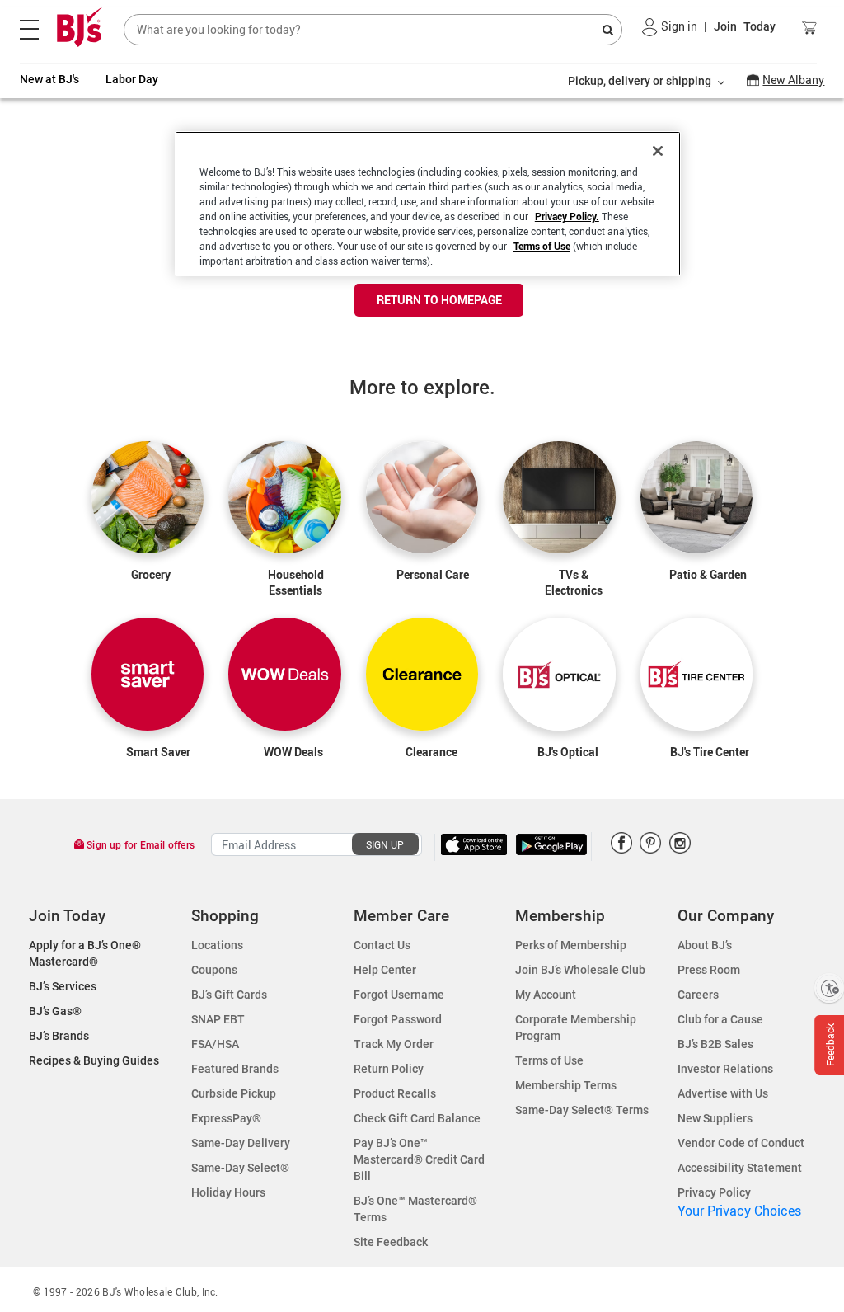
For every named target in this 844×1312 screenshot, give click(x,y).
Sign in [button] (679, 26)
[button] (650, 27)
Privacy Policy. (567, 216)
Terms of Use (541, 245)
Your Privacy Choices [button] (739, 1210)
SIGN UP (385, 844)
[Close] (658, 151)
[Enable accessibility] (829, 988)
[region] (428, 203)
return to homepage (439, 300)
